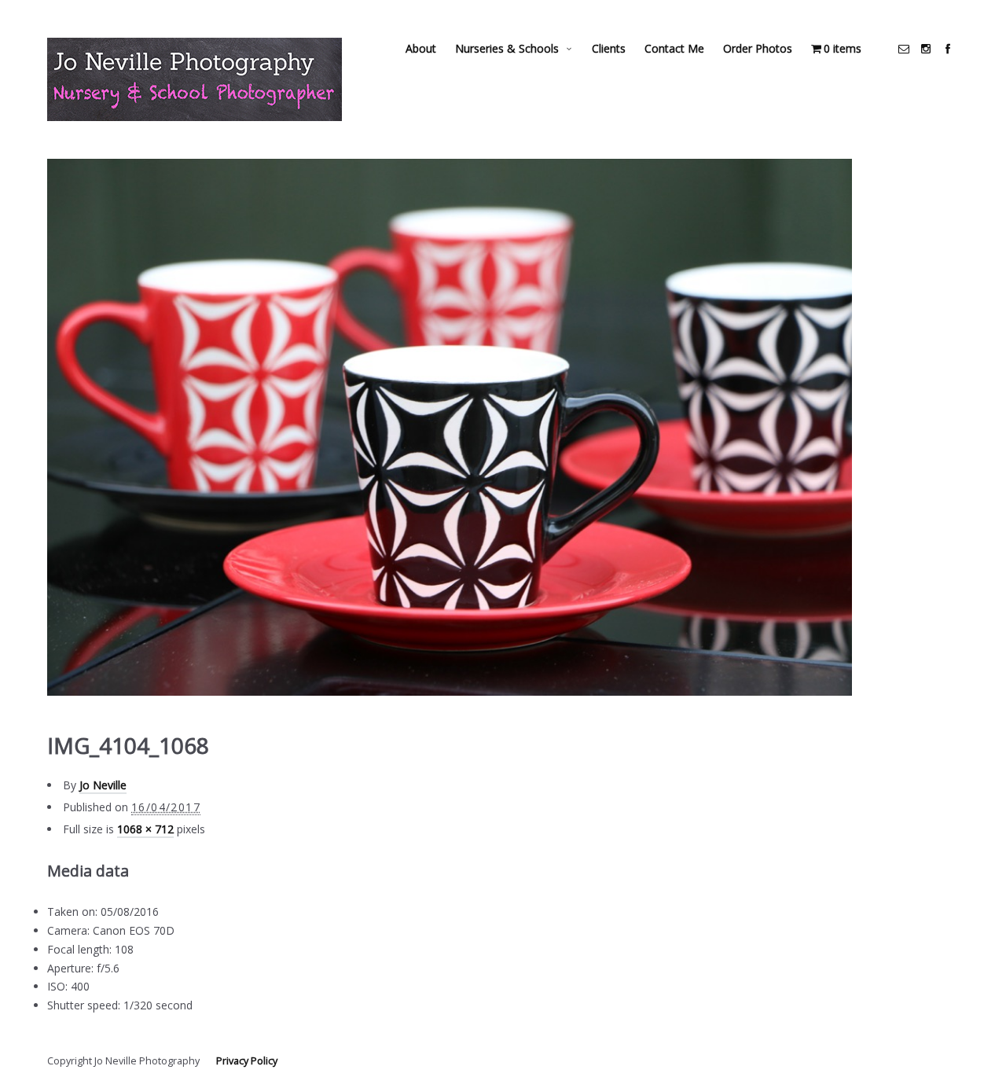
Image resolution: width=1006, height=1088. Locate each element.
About (421, 48)
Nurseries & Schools (507, 48)
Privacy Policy (246, 1061)
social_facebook (948, 49)
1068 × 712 (145, 829)
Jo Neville (103, 784)
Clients (609, 48)
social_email (904, 49)
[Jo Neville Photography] (194, 79)
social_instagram (926, 49)
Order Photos (757, 48)
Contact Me (674, 48)
